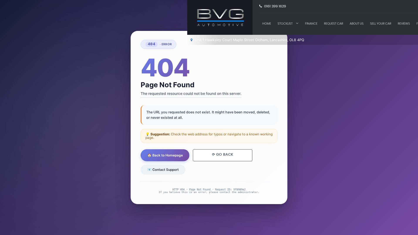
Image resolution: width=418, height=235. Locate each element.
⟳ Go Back (222, 154)
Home (266, 23)
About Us (357, 23)
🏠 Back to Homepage (165, 155)
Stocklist (285, 23)
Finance (311, 23)
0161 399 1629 (274, 6)
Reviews (404, 23)
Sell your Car (380, 23)
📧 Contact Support (163, 170)
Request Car (333, 23)
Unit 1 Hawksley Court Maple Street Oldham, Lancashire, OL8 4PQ (249, 40)
